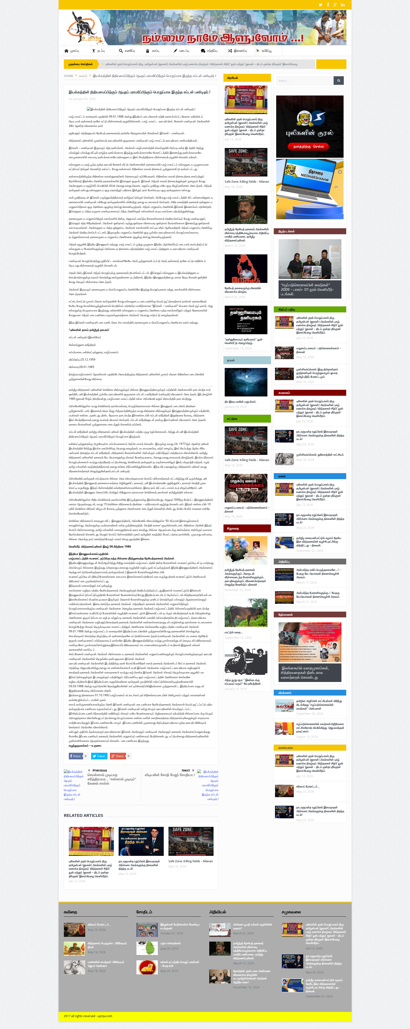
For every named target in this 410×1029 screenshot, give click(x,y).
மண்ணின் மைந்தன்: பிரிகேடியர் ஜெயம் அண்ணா (106, 964)
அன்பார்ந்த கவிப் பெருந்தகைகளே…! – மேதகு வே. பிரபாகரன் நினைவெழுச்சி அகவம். (318, 573)
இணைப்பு (240, 50)
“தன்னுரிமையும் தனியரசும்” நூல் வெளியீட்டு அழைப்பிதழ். (243, 341)
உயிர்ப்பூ (267, 50)
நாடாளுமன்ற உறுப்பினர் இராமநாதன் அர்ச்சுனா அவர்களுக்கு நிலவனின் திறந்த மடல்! (139, 865)
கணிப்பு (130, 50)
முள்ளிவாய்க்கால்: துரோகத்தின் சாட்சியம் (320, 455)
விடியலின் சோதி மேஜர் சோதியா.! (170, 774)
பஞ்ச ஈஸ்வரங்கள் (170, 943)
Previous (100, 770)
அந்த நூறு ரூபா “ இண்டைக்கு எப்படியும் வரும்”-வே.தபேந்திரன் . (243, 682)
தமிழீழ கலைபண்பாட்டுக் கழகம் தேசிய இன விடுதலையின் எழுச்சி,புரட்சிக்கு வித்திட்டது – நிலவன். (318, 541)
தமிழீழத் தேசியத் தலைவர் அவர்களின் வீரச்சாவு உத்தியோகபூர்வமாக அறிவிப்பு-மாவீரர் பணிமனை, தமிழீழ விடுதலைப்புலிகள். (247, 234)
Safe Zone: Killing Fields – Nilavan (190, 861)
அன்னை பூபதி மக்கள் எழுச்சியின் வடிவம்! (252, 926)
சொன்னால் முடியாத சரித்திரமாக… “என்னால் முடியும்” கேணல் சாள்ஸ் (112, 779)
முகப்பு (74, 50)
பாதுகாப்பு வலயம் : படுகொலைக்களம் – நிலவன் (247, 509)
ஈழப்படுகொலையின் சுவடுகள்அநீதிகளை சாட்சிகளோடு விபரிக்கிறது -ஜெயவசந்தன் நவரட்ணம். (320, 727)
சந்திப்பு (212, 50)
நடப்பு (101, 50)
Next (186, 770)
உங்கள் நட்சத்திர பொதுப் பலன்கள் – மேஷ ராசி (179, 964)
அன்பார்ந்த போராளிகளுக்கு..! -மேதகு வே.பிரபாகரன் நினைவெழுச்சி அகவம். (318, 595)
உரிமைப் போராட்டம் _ (307, 786)
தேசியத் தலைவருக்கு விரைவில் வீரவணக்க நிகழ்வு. (243, 290)
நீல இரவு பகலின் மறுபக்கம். (240, 402)
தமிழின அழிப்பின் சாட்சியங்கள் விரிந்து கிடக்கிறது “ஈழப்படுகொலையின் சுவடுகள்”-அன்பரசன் (319, 704)
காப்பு (155, 50)
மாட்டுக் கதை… (234, 632)
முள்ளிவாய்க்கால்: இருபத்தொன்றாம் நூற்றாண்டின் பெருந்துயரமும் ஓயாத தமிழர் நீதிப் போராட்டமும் (317, 373)
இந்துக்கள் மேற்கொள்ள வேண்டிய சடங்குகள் (180, 926)
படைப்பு (184, 50)
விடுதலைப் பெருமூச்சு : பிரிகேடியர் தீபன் (107, 945)
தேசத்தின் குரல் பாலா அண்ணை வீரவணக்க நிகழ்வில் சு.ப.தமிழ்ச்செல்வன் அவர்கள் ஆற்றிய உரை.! (251, 976)
